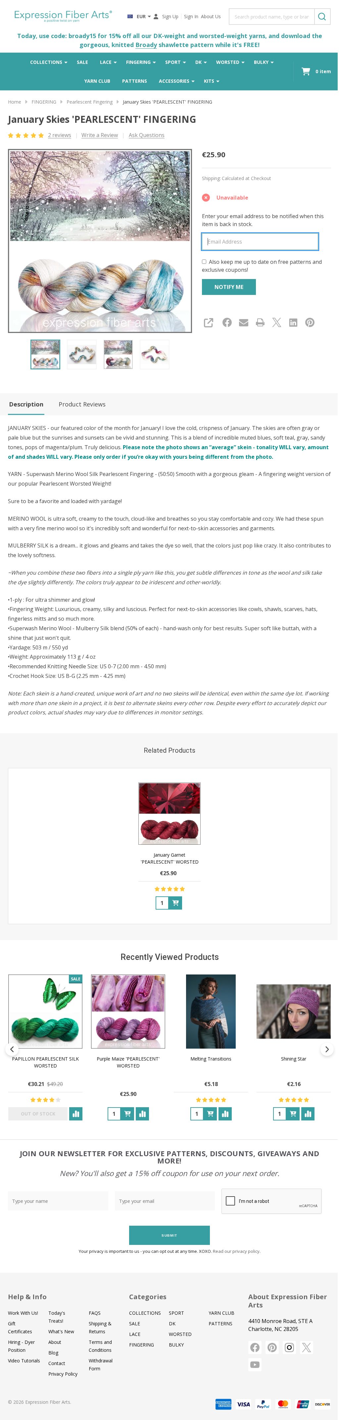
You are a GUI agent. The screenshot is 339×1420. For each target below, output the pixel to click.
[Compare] (75, 1113)
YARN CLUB (97, 81)
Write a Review (99, 135)
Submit (169, 1235)
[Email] (243, 322)
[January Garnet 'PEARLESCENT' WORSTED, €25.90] (169, 813)
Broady (146, 45)
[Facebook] (227, 322)
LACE (106, 62)
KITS (209, 81)
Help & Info (27, 1296)
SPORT (173, 62)
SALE (82, 62)
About (54, 1342)
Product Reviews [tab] (82, 404)
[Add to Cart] (175, 903)
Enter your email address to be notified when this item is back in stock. (263, 220)
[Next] (327, 1049)
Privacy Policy (62, 1374)
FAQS (95, 1313)
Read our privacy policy (236, 1251)
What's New (61, 1331)
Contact (56, 1363)
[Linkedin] (293, 322)
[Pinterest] (310, 322)
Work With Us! (23, 1313)
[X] (276, 322)
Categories (148, 1296)
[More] (66, 62)
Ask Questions (147, 135)
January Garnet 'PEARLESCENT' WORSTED (170, 858)
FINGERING (138, 62)
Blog (53, 1352)
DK (198, 62)
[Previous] (12, 1049)
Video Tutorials (24, 1360)
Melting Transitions (210, 1059)
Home (14, 102)
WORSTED (227, 62)
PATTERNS (134, 81)
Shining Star (293, 1059)
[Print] (260, 322)
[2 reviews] (26, 134)
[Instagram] (289, 1347)
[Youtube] (255, 1364)
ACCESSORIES (174, 81)
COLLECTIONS (46, 62)
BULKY (261, 62)
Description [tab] (26, 404)
